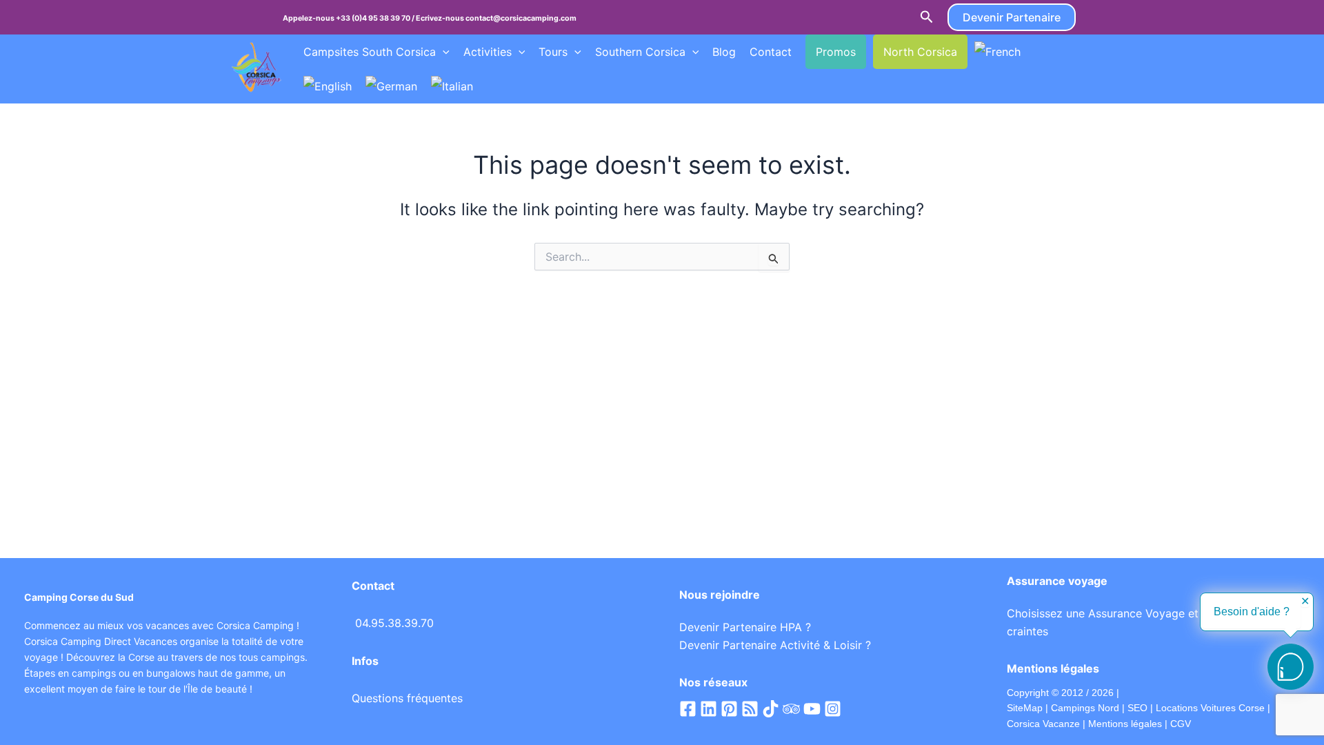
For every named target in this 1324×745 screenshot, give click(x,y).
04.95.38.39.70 (394, 623)
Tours (553, 52)
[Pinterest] (729, 708)
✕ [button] (1305, 601)
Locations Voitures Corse (1210, 707)
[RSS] (750, 708)
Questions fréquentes (407, 698)
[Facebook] (687, 708)
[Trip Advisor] (791, 708)
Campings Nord (1085, 707)
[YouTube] (812, 708)
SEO (1136, 707)
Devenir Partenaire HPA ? (745, 627)
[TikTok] (770, 708)
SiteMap (1025, 707)
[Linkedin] (708, 708)
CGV (1180, 723)
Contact (771, 52)
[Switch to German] (391, 86)
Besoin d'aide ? (1252, 611)
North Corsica (920, 52)
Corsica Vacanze (1043, 723)
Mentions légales (1125, 723)
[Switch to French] (997, 51)
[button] (927, 17)
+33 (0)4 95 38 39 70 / (376, 18)
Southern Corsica (640, 52)
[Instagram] (832, 708)
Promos (836, 52)
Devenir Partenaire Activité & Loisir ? (775, 645)
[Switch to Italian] (452, 86)
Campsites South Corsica (369, 52)
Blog (724, 52)
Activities (487, 52)
